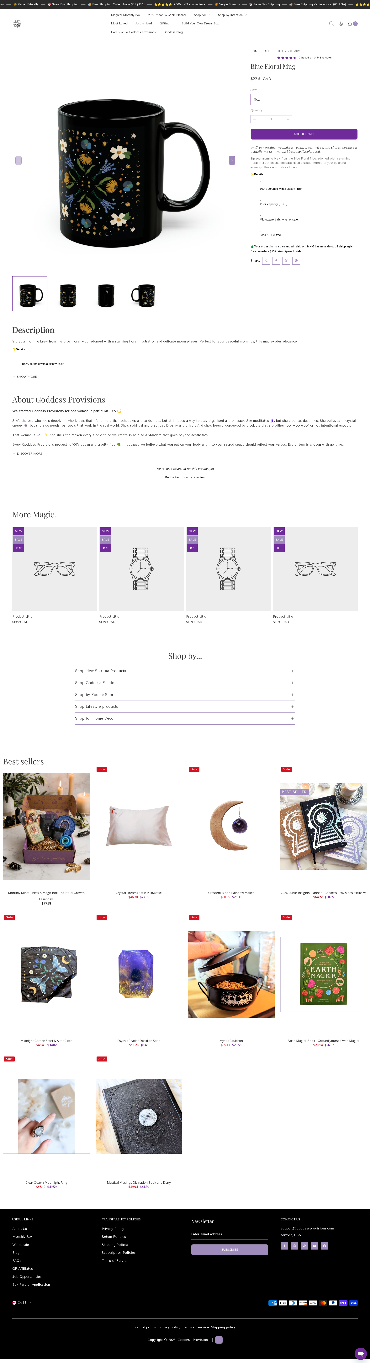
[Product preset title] (54, 569)
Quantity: (257, 110)
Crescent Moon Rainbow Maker (231, 893)
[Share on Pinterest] (296, 261)
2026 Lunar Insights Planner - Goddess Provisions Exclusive (324, 893)
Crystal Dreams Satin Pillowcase (139, 893)
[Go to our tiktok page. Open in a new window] (304, 1246)
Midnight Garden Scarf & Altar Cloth (46, 1041)
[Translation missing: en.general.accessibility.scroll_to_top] (219, 1340)
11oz (257, 99)
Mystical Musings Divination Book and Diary (139, 1182)
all (267, 51)
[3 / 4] (106, 293)
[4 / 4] (144, 293)
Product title (22, 616)
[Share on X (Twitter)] (286, 261)
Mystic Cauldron (231, 1041)
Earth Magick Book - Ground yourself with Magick (324, 1041)
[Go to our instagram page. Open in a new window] (294, 1246)
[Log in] (340, 23)
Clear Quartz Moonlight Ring (46, 1182)
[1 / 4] (29, 293)
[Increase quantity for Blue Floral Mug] (288, 119)
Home (255, 51)
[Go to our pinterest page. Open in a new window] (324, 1246)
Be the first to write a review (185, 477)
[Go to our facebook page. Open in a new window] (284, 1246)
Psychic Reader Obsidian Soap (138, 1041)
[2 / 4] (68, 293)
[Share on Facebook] (276, 261)
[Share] (266, 261)
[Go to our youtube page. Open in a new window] (314, 1246)
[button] (185, 476)
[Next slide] (232, 160)
